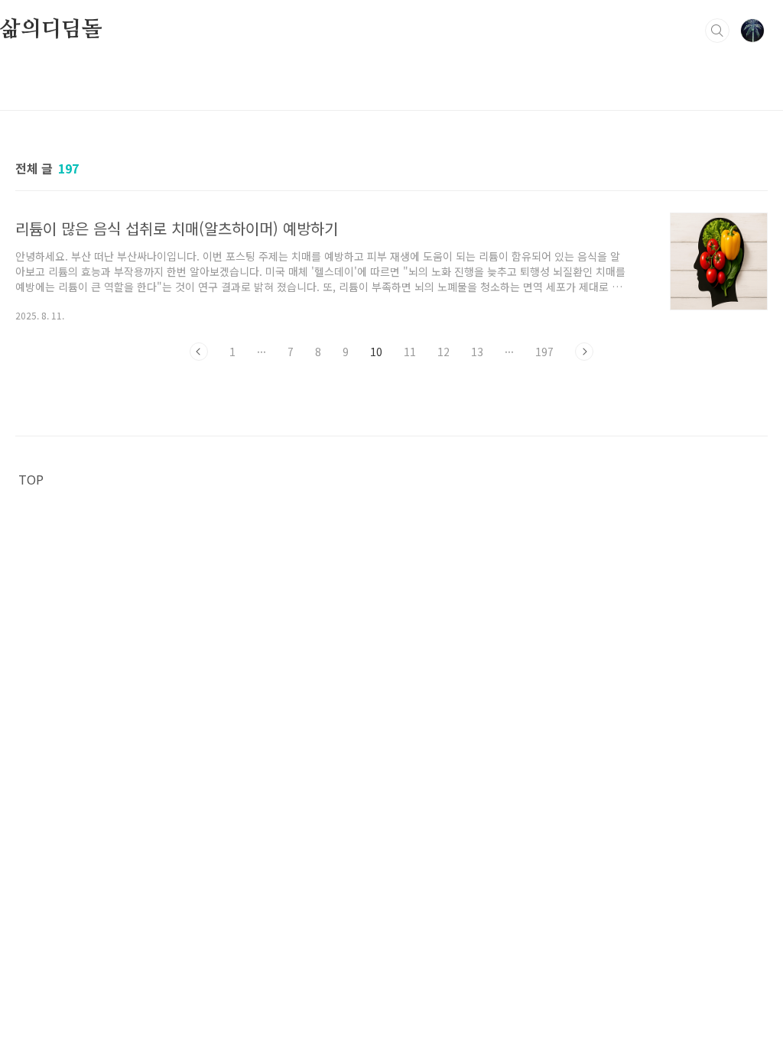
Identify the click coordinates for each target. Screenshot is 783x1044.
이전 (199, 351)
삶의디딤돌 (51, 30)
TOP (31, 479)
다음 (584, 351)
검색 (717, 30)
